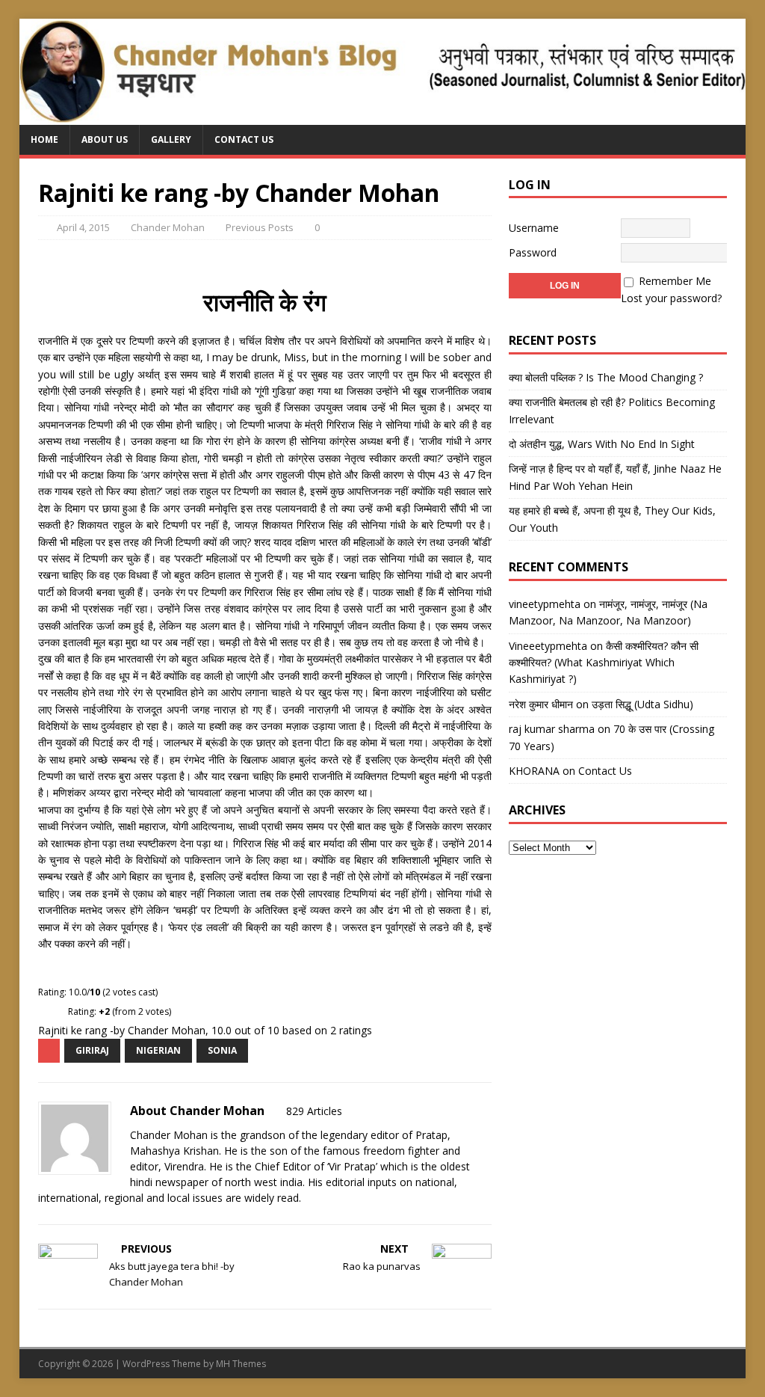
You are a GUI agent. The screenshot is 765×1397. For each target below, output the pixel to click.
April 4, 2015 (83, 227)
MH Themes (241, 1363)
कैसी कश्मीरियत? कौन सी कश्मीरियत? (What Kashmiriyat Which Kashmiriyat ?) (604, 663)
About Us (104, 139)
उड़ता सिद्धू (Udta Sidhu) (642, 704)
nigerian (158, 1050)
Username (534, 228)
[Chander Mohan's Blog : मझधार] (382, 116)
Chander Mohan (168, 227)
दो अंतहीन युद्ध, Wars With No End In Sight (602, 444)
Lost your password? (671, 298)
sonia (222, 1050)
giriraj (92, 1050)
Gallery (171, 139)
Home (44, 139)
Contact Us (243, 139)
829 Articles (314, 1111)
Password (533, 252)
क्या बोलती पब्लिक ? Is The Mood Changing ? (606, 377)
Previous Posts (260, 227)
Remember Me (675, 281)
